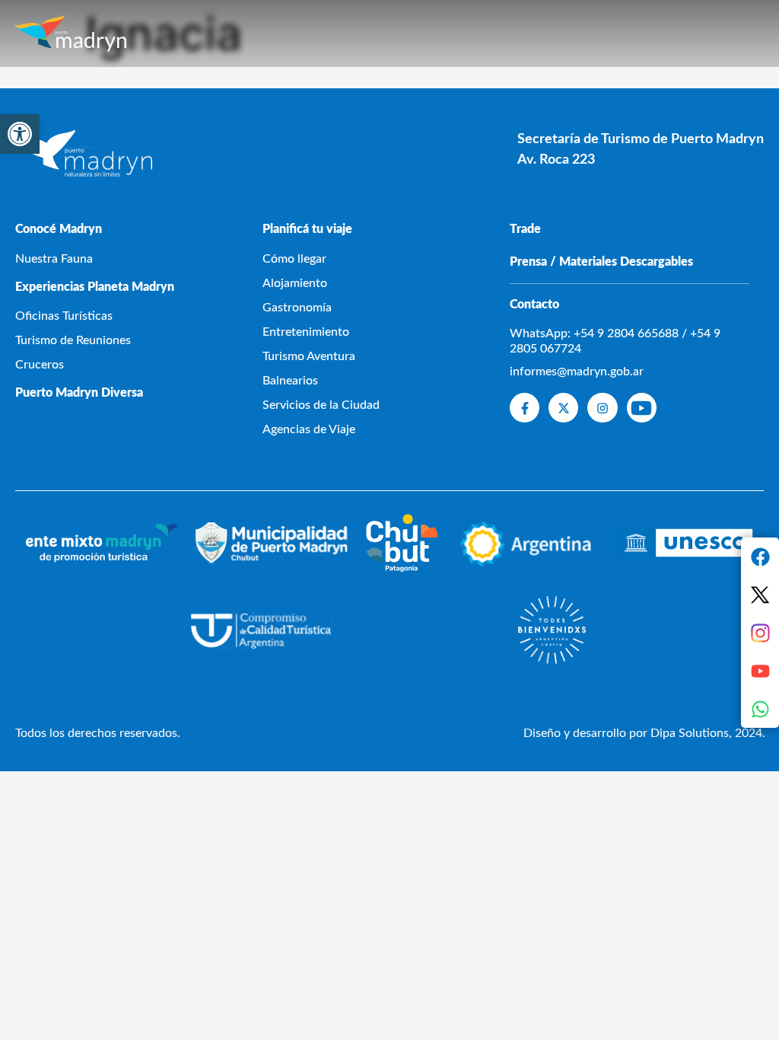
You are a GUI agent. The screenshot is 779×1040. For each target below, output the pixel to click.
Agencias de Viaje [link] (308, 429)
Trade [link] (525, 229)
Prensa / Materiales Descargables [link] (601, 262)
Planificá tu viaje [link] (307, 229)
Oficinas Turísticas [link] (64, 316)
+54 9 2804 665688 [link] (626, 333)
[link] (20, 134)
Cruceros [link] (39, 365)
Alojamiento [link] (294, 283)
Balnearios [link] (290, 381)
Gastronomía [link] (297, 307)
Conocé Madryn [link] (58, 229)
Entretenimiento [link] (305, 332)
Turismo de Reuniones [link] (73, 340)
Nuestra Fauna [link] (54, 259)
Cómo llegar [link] (294, 259)
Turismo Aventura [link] (308, 356)
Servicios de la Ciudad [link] (321, 405)
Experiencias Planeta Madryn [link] (94, 287)
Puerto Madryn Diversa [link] (79, 393)
